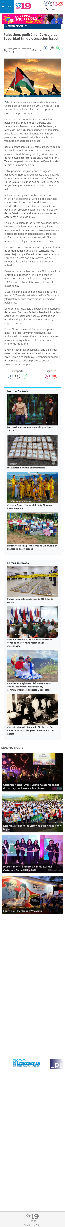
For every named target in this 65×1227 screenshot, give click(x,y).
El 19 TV (32, 1220)
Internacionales (16, 26)
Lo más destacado (18, 563)
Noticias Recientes (18, 391)
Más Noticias (12, 748)
